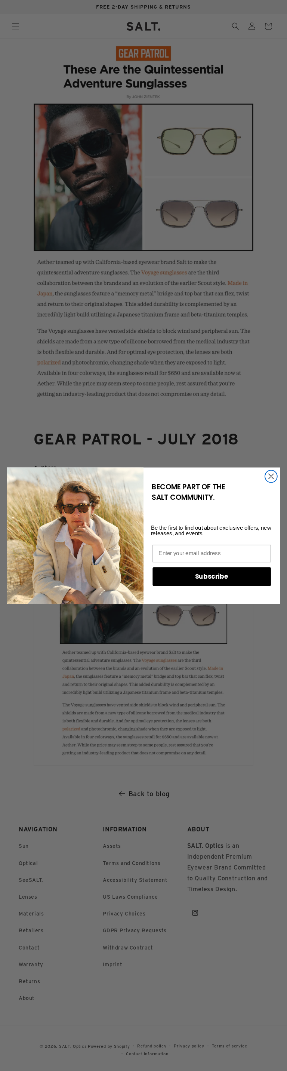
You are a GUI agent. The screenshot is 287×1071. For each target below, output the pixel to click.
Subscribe (211, 576)
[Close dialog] (271, 476)
